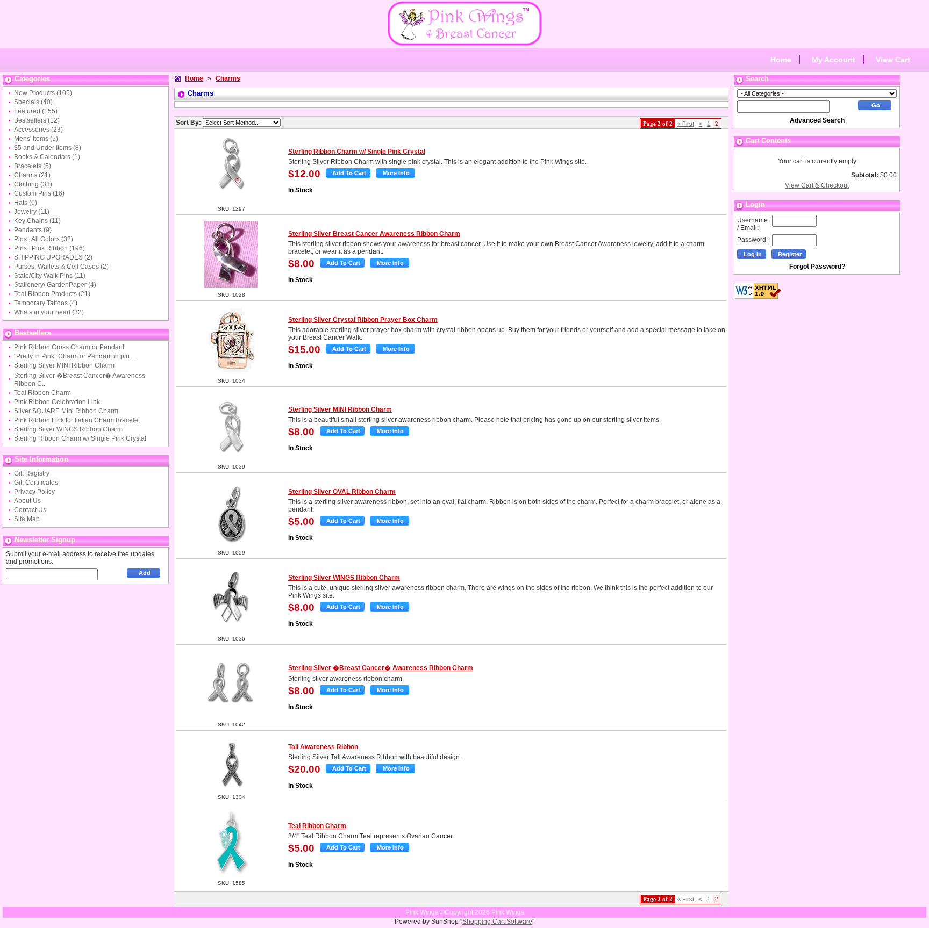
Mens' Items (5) (36, 138)
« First (685, 123)
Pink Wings (507, 912)
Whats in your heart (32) (49, 312)
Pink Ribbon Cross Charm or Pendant (69, 347)
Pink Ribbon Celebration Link (57, 402)
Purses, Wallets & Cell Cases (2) (61, 266)
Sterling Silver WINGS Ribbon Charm (68, 429)
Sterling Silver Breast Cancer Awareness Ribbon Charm (374, 234)
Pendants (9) (33, 230)
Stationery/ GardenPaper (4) (55, 285)
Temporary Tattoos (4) (45, 303)
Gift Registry (31, 473)
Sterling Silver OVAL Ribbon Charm (342, 491)
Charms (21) (32, 175)
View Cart (893, 59)
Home (780, 59)
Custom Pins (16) (39, 193)
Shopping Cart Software (497, 921)
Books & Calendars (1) (47, 157)
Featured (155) (36, 111)
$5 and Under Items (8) (47, 148)
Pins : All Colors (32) (43, 239)
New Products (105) (43, 93)
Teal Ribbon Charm (42, 393)
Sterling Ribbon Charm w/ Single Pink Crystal (80, 438)
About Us (27, 501)
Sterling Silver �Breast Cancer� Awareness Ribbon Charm (380, 668)
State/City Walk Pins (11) (49, 275)
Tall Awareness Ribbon (323, 747)
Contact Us (30, 510)
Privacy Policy (34, 491)
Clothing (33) (33, 184)
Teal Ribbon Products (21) (52, 294)
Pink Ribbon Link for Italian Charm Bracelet (77, 420)
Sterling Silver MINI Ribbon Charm (64, 365)
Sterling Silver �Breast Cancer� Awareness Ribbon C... (79, 379)
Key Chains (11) (37, 221)
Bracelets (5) (32, 166)
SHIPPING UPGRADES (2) (53, 257)
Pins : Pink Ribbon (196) (49, 248)
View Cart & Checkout (817, 185)
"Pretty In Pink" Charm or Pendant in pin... (74, 356)
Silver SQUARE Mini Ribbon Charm (66, 411)
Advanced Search (817, 120)
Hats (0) (25, 202)
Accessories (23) (38, 129)
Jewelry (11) (31, 211)
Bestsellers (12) (37, 120)
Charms (228, 78)
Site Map (27, 519)
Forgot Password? (817, 266)
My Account (833, 59)
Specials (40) (33, 102)
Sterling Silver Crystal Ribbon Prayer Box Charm (363, 319)
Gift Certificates (36, 482)
